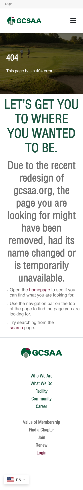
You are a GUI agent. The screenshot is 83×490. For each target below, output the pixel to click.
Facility (41, 391)
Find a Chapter (41, 430)
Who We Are (42, 376)
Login (8, 4)
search (16, 328)
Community (41, 399)
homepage (39, 290)
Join (41, 437)
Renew (42, 445)
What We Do (42, 383)
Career (41, 406)
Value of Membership (41, 422)
